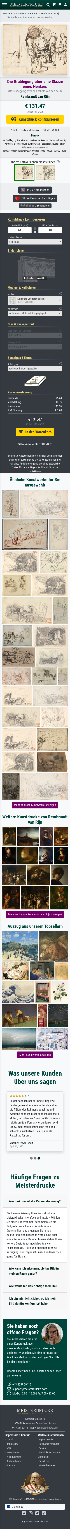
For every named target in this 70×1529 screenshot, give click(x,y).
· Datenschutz (12, 1452)
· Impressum (11, 1443)
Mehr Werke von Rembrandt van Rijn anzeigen (35, 914)
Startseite (7, 13)
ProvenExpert (26, 1143)
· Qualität (42, 1448)
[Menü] (4, 4)
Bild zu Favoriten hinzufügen (37, 198)
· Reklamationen (13, 1461)
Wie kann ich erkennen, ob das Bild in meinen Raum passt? (34, 1271)
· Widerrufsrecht (13, 1456)
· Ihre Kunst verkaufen (48, 1443)
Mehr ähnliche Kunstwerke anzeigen (35, 805)
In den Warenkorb (37, 432)
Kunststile (21, 13)
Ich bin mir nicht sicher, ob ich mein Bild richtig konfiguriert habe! (32, 1301)
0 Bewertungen (42, 205)
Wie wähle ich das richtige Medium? (33, 1286)
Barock (33, 13)
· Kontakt (9, 1439)
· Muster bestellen (46, 1465)
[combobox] (35, 242)
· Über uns (10, 1465)
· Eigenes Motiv (45, 1439)
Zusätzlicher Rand (16, 237)
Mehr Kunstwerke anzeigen (35, 1055)
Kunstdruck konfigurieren (37, 119)
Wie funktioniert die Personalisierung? (35, 1201)
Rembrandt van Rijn (50, 13)
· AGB (8, 1448)
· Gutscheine (44, 1461)
